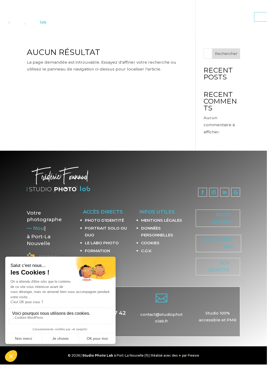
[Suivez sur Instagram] (213, 192)
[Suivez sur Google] (235, 192)
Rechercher (226, 53)
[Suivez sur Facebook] (202, 192)
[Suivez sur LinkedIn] (224, 192)
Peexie (193, 355)
